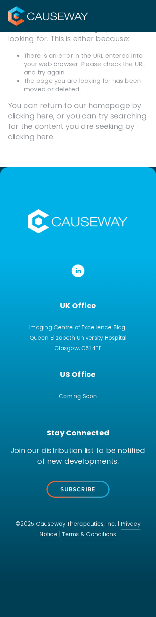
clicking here (30, 116)
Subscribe (78, 489)
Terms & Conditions (89, 535)
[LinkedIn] (78, 270)
